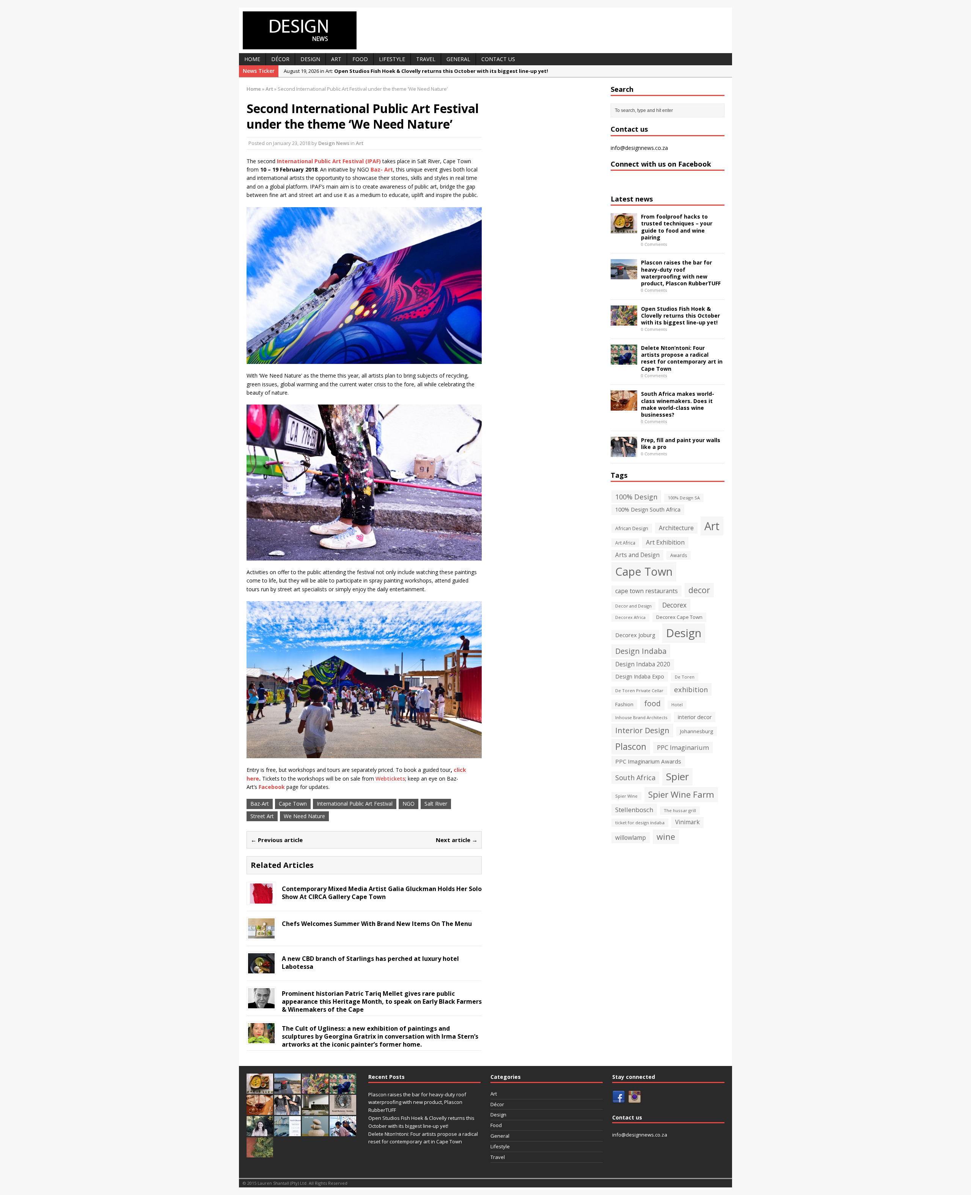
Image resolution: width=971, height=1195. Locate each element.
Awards (678, 555)
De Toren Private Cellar (639, 690)
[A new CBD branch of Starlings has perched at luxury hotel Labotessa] (261, 969)
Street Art (262, 816)
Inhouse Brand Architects (641, 717)
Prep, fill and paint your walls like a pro (680, 443)
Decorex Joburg (635, 635)
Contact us (498, 59)
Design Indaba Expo (639, 676)
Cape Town (293, 803)
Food (360, 59)
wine (666, 836)
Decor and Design (633, 606)
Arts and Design (637, 555)
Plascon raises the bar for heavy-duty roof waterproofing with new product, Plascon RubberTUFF (681, 273)
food (652, 703)
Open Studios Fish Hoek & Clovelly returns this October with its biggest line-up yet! (680, 315)
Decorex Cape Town (679, 617)
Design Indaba (640, 651)
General (458, 59)
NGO (408, 803)
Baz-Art (259, 803)
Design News (333, 143)
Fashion (624, 704)
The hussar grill (680, 810)
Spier (677, 776)
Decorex (674, 604)
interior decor (695, 717)
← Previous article (277, 840)
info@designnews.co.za (639, 147)
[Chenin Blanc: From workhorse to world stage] (260, 1153)
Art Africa (625, 543)
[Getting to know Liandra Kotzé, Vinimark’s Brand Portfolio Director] (260, 1132)
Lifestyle (392, 59)
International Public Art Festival (355, 803)
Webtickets (390, 778)
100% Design (636, 496)
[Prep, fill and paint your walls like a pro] (624, 452)
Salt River (435, 803)
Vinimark (687, 822)
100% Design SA (684, 498)
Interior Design (642, 730)
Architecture (676, 528)
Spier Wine (626, 796)
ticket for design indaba (640, 822)
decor (699, 589)
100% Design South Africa (647, 509)
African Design (631, 528)
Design (310, 59)
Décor (280, 59)
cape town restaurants (646, 591)
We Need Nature (304, 816)
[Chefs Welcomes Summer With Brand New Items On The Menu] (261, 934)
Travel (425, 59)
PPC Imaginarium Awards (648, 761)
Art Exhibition (665, 542)
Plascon (630, 746)
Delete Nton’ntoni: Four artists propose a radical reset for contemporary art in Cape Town (682, 358)
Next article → (457, 840)
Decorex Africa (630, 617)
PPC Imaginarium (683, 747)
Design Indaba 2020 (642, 664)
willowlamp (630, 837)
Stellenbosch (634, 809)
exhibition (691, 689)
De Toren (684, 677)
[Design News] (485, 30)
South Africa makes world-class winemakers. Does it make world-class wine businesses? (677, 404)
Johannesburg (696, 731)
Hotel (677, 704)
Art (336, 59)
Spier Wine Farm (681, 794)
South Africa (635, 777)
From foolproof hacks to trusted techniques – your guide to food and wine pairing (676, 227)
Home (252, 59)
